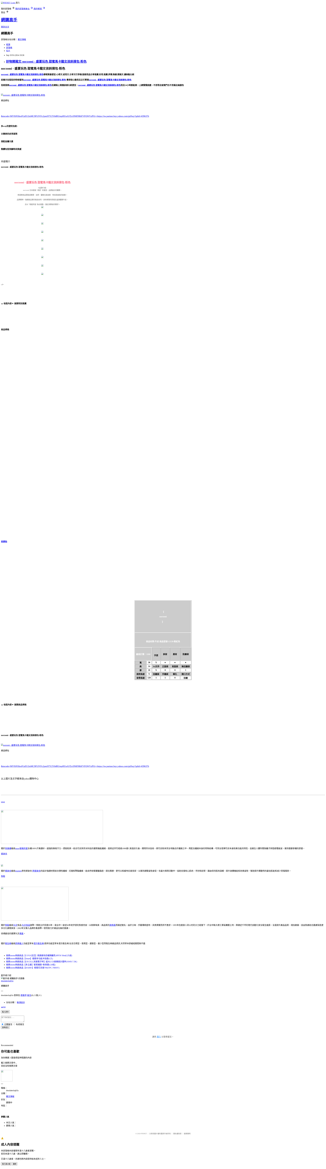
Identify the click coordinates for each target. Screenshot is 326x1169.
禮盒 (21, 933)
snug (3, 802)
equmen (18, 871)
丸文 (15, 925)
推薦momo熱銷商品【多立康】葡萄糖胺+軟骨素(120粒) (30, 965)
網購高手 (9, 19)
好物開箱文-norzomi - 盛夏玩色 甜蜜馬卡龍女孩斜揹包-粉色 (46, 61)
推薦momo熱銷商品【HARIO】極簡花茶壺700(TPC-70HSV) (32, 968)
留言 (29, 995)
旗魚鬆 (113, 925)
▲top (3, 1007)
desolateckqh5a (7, 981)
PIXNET (144, 1134)
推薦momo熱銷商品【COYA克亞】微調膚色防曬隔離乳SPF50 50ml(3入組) (39, 955)
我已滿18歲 (6, 1164)
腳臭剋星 (24, 848)
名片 (8, 51)
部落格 (9, 48)
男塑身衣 (36, 871)
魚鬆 (3, 876)
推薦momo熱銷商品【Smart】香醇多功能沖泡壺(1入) (29, 958)
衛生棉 (8, 943)
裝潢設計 (21, 1002)
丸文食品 (26, 925)
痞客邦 (24, 995)
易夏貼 (4, 541)
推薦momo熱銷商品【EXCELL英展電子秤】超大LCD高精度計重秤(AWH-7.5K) (41, 962)
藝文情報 (22, 39)
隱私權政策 (177, 1134)
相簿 (8, 45)
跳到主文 (5, 27)
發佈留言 (5, 1027)
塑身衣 (4, 854)
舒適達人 (19, 943)
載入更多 (5, 1012)
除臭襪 (8, 848)
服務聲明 (187, 1134)
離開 (14, 1164)
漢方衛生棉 (39, 943)
